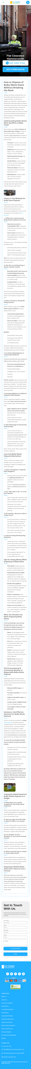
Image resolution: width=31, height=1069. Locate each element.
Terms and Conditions (7, 1003)
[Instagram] (15, 973)
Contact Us (4, 999)
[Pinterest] (23, 973)
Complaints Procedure (7, 1015)
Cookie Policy (5, 1012)
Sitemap (3, 1038)
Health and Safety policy (7, 1019)
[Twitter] (11, 973)
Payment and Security (7, 1028)
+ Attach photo (15, 948)
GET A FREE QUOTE (15, 69)
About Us (3, 996)
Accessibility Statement (7, 1009)
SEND (15, 954)
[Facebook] (7, 973)
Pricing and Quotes (6, 1032)
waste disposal (8, 722)
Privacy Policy (5, 1006)
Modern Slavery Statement (8, 1025)
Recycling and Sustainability (8, 1035)
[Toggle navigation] (3, 2)
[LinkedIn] (19, 973)
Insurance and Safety (6, 1022)
